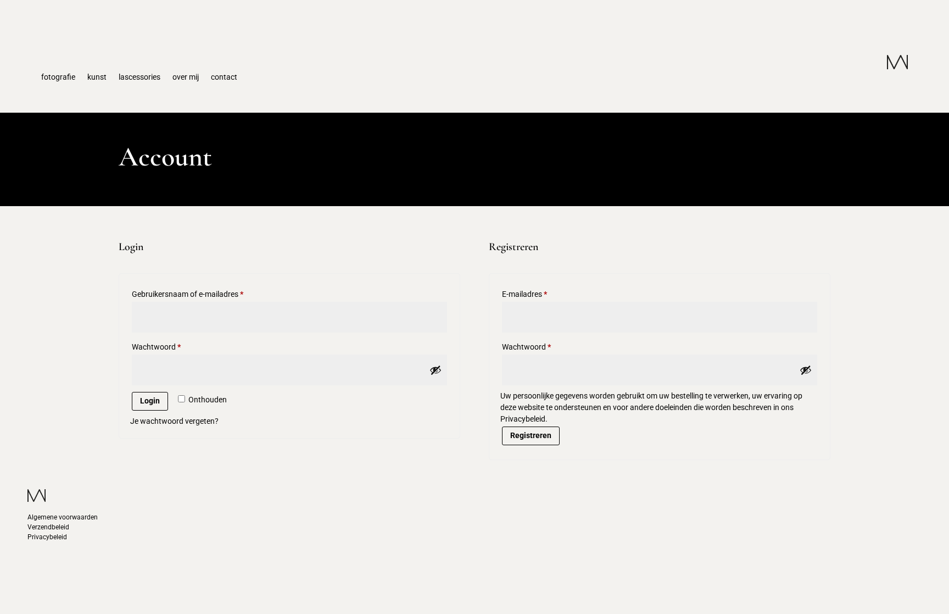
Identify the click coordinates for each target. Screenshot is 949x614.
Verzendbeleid (48, 527)
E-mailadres (536, 293)
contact (224, 77)
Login (150, 400)
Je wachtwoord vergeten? (174, 421)
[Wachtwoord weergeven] (435, 370)
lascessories (139, 77)
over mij (185, 77)
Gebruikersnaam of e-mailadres (199, 293)
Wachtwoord (168, 346)
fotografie (58, 77)
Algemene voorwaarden (62, 517)
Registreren (530, 435)
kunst (97, 77)
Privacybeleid (47, 537)
